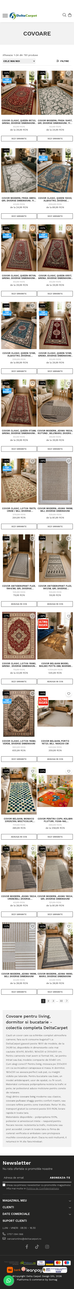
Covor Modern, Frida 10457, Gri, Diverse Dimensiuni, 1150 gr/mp (55, 121)
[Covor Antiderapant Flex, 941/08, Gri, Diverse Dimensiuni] (55, 558)
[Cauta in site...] (64, 15)
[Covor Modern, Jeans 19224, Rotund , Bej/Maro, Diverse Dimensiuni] (55, 403)
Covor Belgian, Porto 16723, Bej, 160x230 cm (55, 742)
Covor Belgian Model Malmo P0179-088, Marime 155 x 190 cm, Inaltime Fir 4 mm (55, 664)
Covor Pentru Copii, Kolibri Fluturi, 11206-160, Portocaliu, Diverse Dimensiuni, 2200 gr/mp (55, 820)
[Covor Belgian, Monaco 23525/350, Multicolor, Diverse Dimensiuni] (19, 791)
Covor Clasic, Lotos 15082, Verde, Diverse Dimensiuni (19, 742)
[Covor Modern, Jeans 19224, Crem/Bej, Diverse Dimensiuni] (19, 868)
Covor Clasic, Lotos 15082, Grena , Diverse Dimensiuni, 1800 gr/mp (19, 664)
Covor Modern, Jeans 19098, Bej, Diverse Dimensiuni (55, 509)
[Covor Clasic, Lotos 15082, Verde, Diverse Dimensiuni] (19, 713)
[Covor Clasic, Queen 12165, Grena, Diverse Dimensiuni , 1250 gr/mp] (55, 325)
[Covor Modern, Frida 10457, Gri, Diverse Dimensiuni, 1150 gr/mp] (55, 93)
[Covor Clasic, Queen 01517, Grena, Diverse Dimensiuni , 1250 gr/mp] (55, 248)
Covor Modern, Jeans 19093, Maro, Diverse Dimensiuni (55, 975)
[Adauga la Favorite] (32, 73)
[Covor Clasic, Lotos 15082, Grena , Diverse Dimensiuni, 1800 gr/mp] (19, 636)
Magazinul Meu (15, 1200)
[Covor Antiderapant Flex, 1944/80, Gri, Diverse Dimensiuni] (19, 558)
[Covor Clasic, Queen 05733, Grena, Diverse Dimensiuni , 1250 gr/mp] (19, 93)
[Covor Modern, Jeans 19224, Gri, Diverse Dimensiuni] (55, 868)
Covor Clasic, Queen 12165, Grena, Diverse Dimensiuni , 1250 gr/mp (55, 354)
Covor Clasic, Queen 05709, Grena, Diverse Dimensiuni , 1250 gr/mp (19, 276)
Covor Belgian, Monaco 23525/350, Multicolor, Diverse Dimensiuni (19, 820)
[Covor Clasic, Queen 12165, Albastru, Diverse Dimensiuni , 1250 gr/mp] (19, 325)
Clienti (8, 1207)
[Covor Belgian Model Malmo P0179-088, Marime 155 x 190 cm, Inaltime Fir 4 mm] (55, 636)
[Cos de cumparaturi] (69, 15)
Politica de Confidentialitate (43, 1188)
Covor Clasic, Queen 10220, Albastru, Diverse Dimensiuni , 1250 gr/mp (55, 199)
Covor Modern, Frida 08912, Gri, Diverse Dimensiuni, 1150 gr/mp (19, 199)
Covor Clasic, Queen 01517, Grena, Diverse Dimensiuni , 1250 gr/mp (55, 276)
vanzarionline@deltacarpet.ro (23, 1238)
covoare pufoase (16, 1100)
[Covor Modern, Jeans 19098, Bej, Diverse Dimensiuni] (55, 481)
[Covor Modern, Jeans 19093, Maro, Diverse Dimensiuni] (55, 946)
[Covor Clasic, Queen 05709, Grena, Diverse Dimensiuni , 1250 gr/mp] (19, 248)
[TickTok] (37, 1247)
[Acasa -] (23, 16)
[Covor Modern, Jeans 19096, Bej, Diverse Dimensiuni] (19, 946)
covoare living (27, 1096)
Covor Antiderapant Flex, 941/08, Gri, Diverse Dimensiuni (55, 587)
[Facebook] (27, 1247)
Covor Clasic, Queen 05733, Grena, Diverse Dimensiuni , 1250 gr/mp (19, 121)
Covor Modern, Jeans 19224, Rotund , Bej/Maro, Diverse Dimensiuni (55, 432)
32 (61, 1000)
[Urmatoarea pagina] (66, 1001)
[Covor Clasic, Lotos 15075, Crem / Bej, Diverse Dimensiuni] (19, 481)
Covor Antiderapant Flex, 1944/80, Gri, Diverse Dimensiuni (19, 587)
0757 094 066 (14, 1234)
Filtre (64, 61)
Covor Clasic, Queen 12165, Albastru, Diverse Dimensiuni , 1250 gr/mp (19, 354)
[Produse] (6, 16)
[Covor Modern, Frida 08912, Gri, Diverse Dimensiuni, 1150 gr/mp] (19, 170)
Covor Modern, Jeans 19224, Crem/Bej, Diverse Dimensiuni (19, 897)
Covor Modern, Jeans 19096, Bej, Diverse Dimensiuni (19, 975)
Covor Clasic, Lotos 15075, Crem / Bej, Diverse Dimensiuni (19, 509)
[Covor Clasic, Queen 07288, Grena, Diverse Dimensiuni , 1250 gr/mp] (19, 403)
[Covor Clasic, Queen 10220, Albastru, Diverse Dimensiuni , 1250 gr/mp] (55, 170)
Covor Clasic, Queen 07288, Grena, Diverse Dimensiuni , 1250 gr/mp (19, 432)
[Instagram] (47, 1247)
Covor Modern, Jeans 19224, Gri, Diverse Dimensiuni (55, 897)
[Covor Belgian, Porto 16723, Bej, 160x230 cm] (55, 713)
